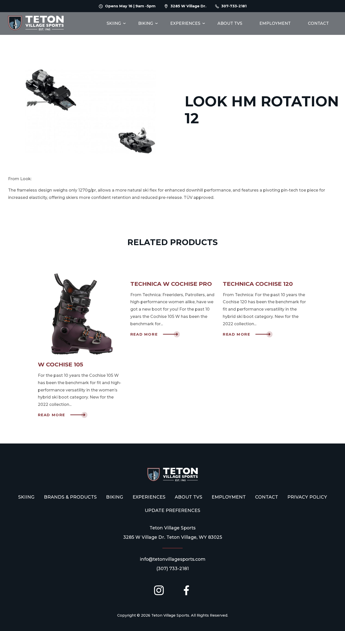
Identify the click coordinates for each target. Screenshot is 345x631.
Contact (318, 23)
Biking (145, 23)
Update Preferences (172, 510)
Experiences (185, 23)
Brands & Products (70, 497)
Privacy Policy (307, 497)
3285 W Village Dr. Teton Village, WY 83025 (172, 537)
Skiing (114, 23)
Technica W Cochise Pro (171, 283)
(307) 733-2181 (172, 568)
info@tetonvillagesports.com (172, 559)
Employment (275, 23)
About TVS (229, 23)
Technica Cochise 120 (258, 283)
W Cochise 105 (60, 364)
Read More (51, 415)
